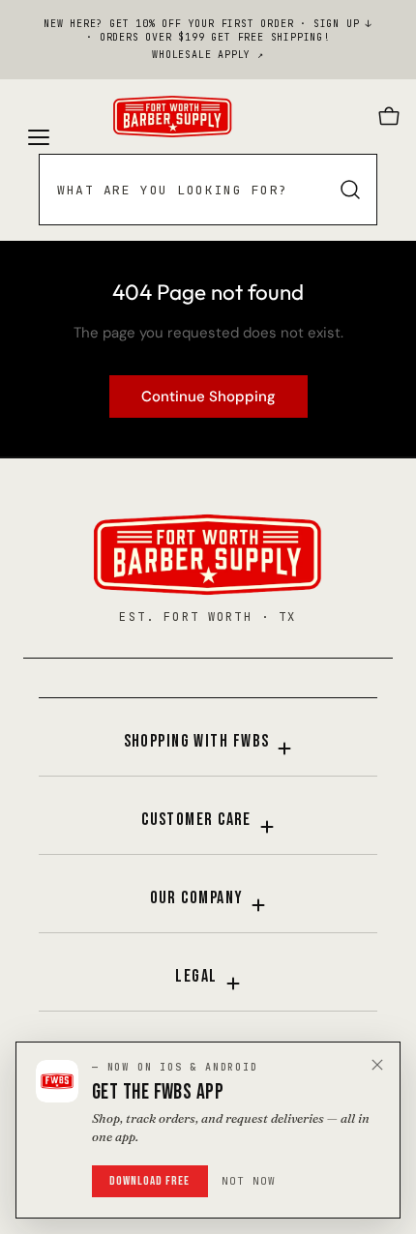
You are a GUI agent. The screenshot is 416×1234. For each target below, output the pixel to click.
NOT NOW (249, 1181)
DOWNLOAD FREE (150, 1181)
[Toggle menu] (36, 117)
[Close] (377, 1064)
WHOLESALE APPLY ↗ (208, 54)
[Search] (350, 189)
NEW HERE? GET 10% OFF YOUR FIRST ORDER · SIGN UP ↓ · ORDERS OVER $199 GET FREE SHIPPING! (208, 30)
